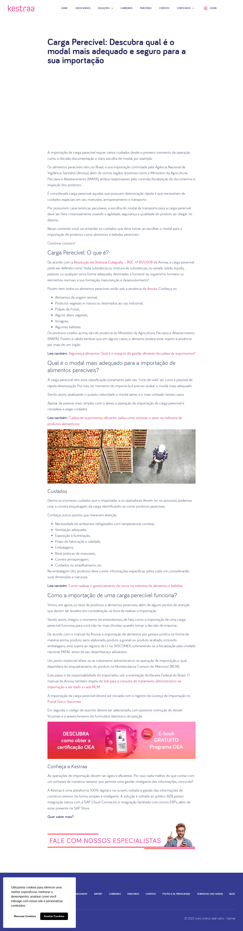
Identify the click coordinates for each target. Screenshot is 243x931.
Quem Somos (82, 8)
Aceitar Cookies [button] (54, 916)
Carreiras (126, 8)
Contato (164, 8)
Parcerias (145, 8)
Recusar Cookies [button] (25, 916)
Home (64, 8)
